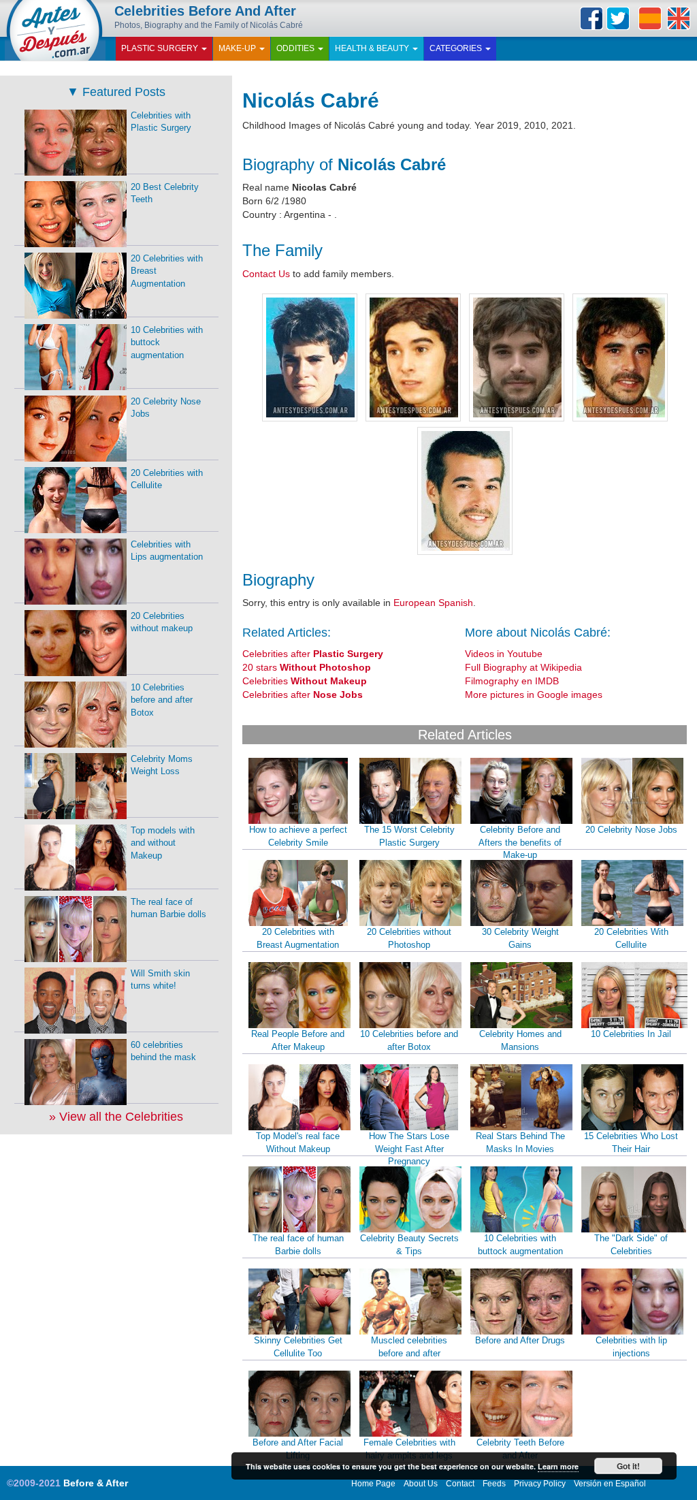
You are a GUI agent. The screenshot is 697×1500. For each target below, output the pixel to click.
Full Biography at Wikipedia (523, 667)
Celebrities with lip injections (631, 1346)
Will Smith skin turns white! (160, 979)
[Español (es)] (650, 18)
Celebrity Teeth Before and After (520, 1449)
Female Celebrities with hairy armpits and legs (409, 1449)
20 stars (306, 667)
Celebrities (304, 680)
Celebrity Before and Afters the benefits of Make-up (520, 842)
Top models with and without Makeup (163, 843)
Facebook (591, 18)
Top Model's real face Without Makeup (298, 1142)
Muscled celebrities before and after (409, 1346)
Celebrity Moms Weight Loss (162, 765)
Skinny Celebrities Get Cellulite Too (298, 1346)
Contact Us (266, 273)
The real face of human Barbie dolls (298, 1244)
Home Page (373, 1483)
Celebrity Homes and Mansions (520, 1040)
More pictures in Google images (533, 694)
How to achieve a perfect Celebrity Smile (298, 836)
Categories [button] (456, 48)
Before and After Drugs (520, 1340)
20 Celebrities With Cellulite (631, 938)
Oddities (296, 48)
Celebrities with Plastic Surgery (161, 121)
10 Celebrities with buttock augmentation (520, 1244)
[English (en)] (678, 18)
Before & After (95, 1483)
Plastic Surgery (160, 48)
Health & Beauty (373, 48)
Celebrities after (312, 653)
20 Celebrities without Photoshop (409, 938)
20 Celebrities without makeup (162, 622)
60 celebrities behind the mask (163, 1051)
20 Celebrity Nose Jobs (631, 830)
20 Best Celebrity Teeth (165, 193)
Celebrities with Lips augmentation (167, 550)
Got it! (628, 1466)
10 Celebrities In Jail (631, 1034)
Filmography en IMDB (512, 680)
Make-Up (238, 48)
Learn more (558, 1466)
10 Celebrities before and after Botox (409, 1040)
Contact (460, 1483)
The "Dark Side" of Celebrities (631, 1244)
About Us (421, 1483)
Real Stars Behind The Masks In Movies (520, 1142)
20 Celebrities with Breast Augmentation (298, 938)
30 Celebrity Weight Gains (520, 938)
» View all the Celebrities (116, 1116)
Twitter (618, 18)
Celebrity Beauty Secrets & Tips (409, 1244)
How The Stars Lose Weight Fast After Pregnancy (409, 1148)
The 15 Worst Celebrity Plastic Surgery (409, 836)
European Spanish (433, 602)
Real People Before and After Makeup (297, 1040)
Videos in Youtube (503, 653)
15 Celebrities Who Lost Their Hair (631, 1142)
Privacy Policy (540, 1483)
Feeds (494, 1483)
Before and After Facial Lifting (298, 1449)
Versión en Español (610, 1483)
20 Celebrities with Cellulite (167, 479)
